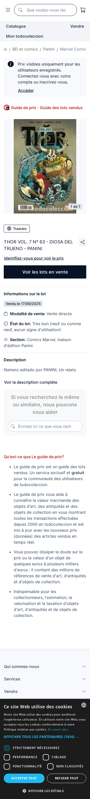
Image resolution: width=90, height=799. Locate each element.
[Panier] (83, 10)
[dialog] (45, 749)
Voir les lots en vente (45, 272)
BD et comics (25, 49)
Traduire (19, 228)
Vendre (77, 26)
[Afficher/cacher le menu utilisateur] (7, 10)
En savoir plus (58, 729)
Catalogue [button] (16, 26)
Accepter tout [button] (24, 778)
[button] (45, 736)
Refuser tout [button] (66, 778)
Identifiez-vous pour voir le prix (34, 258)
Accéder (26, 90)
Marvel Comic (73, 49)
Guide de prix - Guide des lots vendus (47, 107)
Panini (48, 49)
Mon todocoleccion (24, 36)
